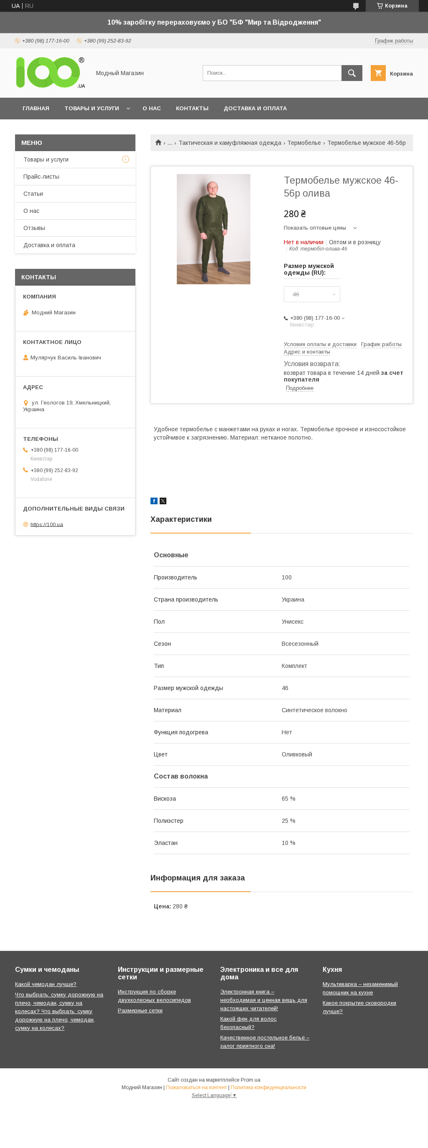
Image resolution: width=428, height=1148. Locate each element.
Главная (36, 108)
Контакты (192, 108)
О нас (152, 108)
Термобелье (304, 142)
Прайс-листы (41, 176)
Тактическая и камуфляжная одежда (229, 142)
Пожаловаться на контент (196, 1087)
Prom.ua (250, 1080)
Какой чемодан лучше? (45, 984)
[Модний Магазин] (50, 86)
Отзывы (34, 228)
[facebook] (154, 502)
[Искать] (351, 73)
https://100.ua (47, 524)
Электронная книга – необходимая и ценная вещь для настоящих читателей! (263, 1000)
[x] (163, 502)
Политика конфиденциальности (268, 1087)
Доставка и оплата (255, 108)
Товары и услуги (91, 108)
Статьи (33, 193)
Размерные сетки (140, 1010)
